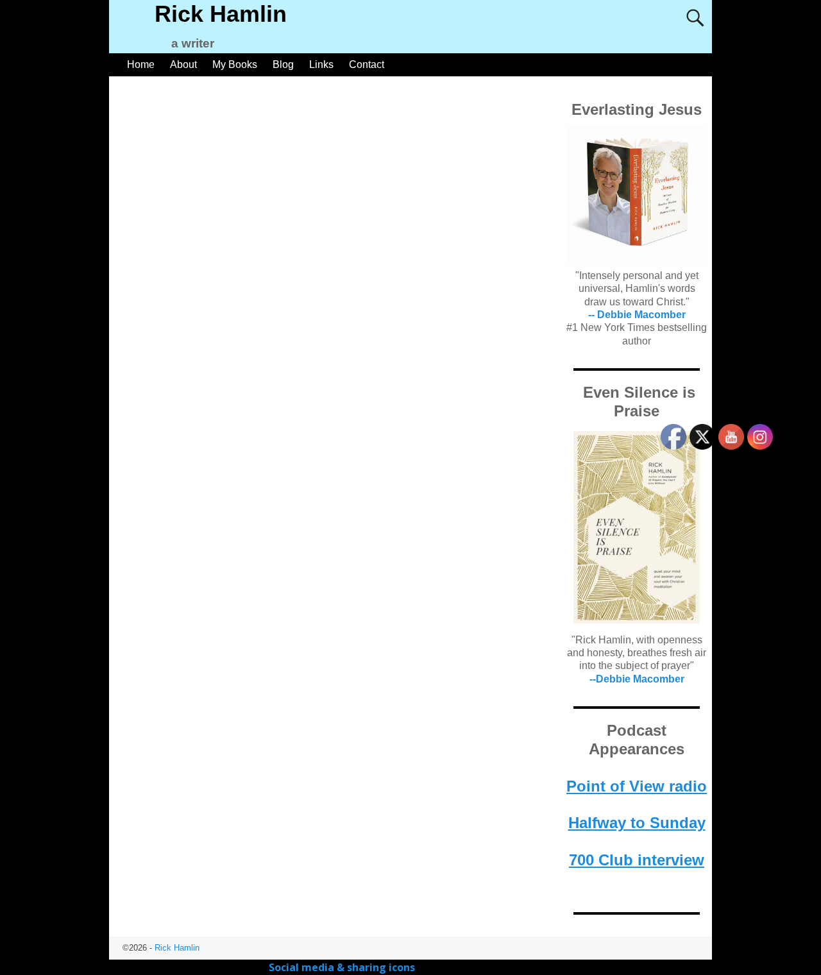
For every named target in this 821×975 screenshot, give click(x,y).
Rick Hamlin (221, 14)
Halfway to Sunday (637, 822)
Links (321, 64)
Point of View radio (636, 786)
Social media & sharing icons (343, 967)
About (183, 64)
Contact (366, 64)
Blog (283, 64)
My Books (234, 64)
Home (141, 64)
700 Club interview (636, 860)
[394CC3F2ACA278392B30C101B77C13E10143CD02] (636, 527)
